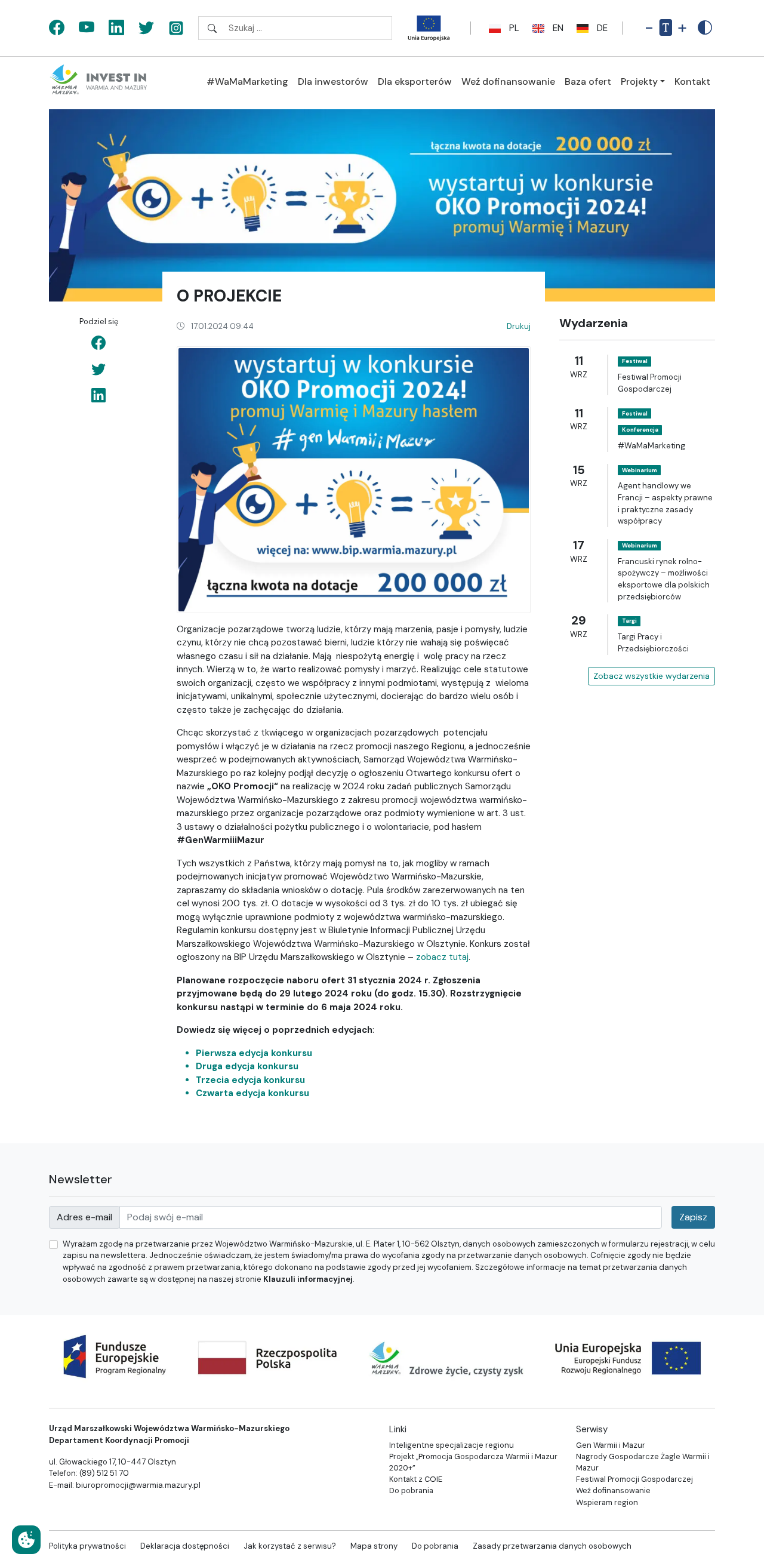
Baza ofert (588, 81)
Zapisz (693, 1217)
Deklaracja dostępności (184, 1546)
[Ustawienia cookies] (26, 1539)
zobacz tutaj (442, 957)
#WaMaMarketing (247, 81)
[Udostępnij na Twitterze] (98, 369)
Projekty (639, 81)
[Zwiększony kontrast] (705, 28)
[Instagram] (176, 28)
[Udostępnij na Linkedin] (98, 396)
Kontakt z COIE (415, 1479)
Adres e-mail (84, 1217)
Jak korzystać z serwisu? (290, 1546)
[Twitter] (146, 28)
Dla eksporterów (415, 81)
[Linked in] (116, 28)
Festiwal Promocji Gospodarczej (634, 1479)
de (602, 28)
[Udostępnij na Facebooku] (98, 343)
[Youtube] (86, 28)
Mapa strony (374, 1546)
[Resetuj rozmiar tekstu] (665, 28)
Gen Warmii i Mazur (610, 1445)
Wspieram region (607, 1502)
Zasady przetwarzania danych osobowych (552, 1546)
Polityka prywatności (87, 1546)
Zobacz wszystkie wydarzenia (651, 675)
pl (514, 28)
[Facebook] (56, 28)
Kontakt (692, 81)
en (558, 28)
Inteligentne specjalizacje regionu (451, 1445)
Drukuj (519, 326)
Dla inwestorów (333, 81)
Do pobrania (411, 1490)
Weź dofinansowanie (508, 81)
